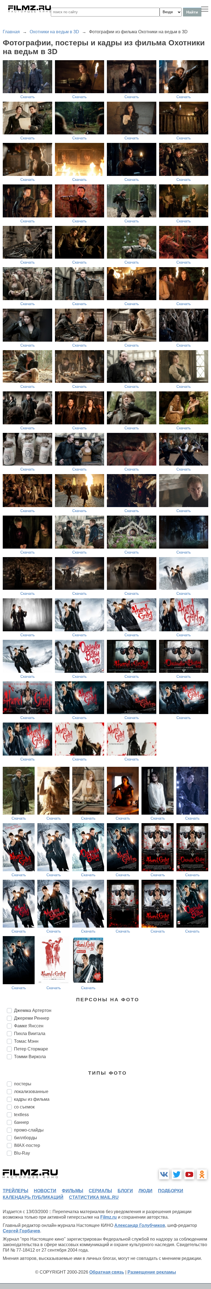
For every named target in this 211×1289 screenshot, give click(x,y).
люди (145, 1190)
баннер (21, 1122)
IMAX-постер (27, 1145)
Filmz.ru (108, 1217)
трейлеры (15, 1190)
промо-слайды (29, 1130)
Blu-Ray (22, 1153)
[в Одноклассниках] (202, 1174)
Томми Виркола (30, 1056)
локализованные (31, 1091)
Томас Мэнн (26, 1041)
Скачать (27, 97)
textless (21, 1114)
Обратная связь (106, 1272)
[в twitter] (177, 1174)
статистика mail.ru (94, 1197)
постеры (22, 1083)
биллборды (25, 1137)
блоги (125, 1190)
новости (45, 1190)
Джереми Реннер (31, 1018)
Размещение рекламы (151, 1272)
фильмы (72, 1190)
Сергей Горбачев (21, 1231)
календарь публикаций (33, 1197)
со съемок (24, 1107)
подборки (170, 1190)
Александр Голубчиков (139, 1225)
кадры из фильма (31, 1099)
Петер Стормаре (31, 1049)
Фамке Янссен (28, 1026)
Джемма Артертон (32, 1010)
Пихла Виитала (29, 1033)
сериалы (100, 1190)
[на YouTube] (189, 1174)
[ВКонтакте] (164, 1174)
